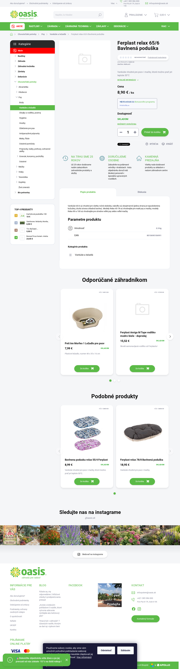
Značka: (123, 64)
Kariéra (13, 630)
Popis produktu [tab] (88, 192)
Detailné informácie (126, 80)
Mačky (21, 167)
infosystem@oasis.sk (146, 592)
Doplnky (22, 182)
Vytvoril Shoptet (141, 665)
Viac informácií (84, 657)
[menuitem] (17, 26)
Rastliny (21, 56)
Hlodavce (23, 92)
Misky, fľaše (24, 138)
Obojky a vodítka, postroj (30, 113)
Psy (20, 97)
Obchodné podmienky (38, 3)
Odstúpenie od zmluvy (62, 3)
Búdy (21, 102)
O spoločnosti (16, 616)
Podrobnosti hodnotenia (157, 57)
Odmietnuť (106, 650)
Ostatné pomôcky (27, 144)
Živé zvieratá (24, 187)
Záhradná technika (26, 66)
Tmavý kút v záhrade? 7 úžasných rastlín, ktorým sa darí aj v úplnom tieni (50, 623)
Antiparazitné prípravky (29, 133)
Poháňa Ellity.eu (124, 105)
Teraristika (23, 177)
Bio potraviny (24, 192)
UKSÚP (13, 625)
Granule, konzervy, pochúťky (31, 156)
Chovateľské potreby (27, 82)
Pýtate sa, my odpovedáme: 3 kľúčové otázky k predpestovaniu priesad (50, 595)
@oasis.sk (90, 518)
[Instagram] (139, 608)
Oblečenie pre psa (27, 128)
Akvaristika (23, 87)
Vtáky (21, 172)
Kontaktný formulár (145, 619)
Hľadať (100, 15)
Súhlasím (125, 650)
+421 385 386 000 (145, 598)
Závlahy (21, 71)
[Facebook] (133, 608)
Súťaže (13, 621)
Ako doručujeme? (17, 3)
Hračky (22, 123)
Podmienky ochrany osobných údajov (18, 610)
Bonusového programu (145, 102)
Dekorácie (22, 77)
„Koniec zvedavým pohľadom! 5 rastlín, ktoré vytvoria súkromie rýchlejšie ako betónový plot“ (50, 610)
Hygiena (22, 118)
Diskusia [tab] (142, 192)
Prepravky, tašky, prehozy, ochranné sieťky (34, 150)
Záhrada (21, 61)
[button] (110, 380)
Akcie (20, 50)
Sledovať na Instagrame (92, 554)
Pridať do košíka (152, 132)
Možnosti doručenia (126, 124)
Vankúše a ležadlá (27, 108)
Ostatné (22, 161)
